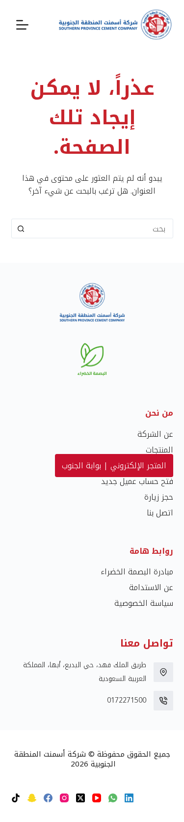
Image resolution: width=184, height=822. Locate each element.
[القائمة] (22, 25)
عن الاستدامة (151, 587)
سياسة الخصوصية (143, 603)
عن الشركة (155, 434)
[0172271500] (163, 700)
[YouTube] (96, 798)
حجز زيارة (158, 497)
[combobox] (101, 228)
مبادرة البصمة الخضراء (137, 571)
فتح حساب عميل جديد (137, 481)
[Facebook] (48, 798)
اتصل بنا (160, 512)
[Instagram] (64, 798)
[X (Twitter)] (80, 798)
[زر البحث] (21, 228)
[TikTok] (15, 798)
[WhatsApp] (112, 798)
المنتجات (159, 449)
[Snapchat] (31, 798)
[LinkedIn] (129, 798)
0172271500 (126, 700)
